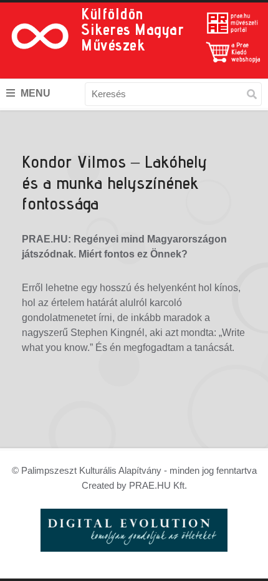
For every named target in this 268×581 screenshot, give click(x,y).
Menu (34, 93)
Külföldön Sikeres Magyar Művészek (132, 29)
